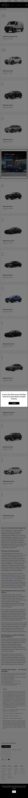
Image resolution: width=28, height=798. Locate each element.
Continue (14, 403)
